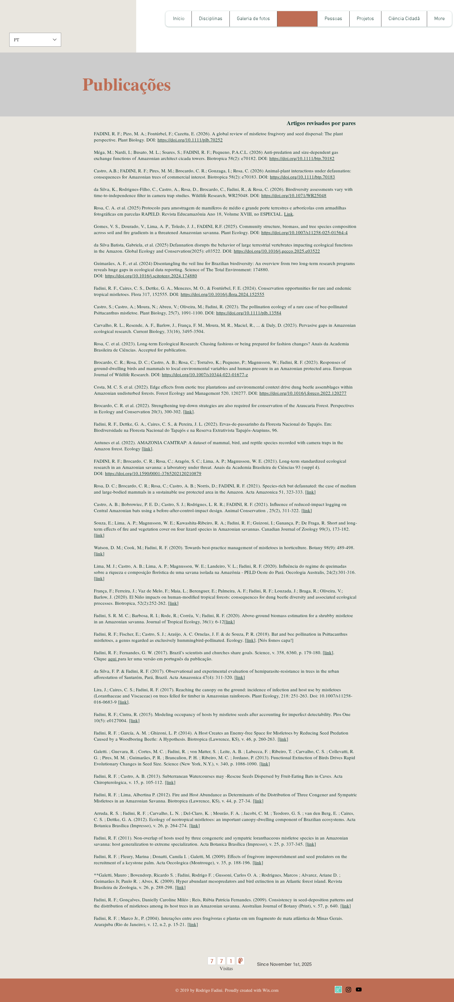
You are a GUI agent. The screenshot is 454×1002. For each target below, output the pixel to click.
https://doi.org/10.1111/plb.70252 (190, 140)
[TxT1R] (338, 989)
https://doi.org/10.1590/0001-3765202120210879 (153, 473)
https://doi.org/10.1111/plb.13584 (248, 312)
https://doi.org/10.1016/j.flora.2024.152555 (222, 294)
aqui (113, 658)
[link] (134, 720)
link (188, 411)
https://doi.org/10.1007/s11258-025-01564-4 (304, 232)
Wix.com (271, 990)
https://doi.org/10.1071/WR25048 (293, 195)
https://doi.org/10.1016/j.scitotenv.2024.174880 (151, 275)
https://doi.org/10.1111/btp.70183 (302, 177)
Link (288, 214)
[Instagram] (348, 989)
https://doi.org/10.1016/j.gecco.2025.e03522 (277, 251)
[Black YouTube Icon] (358, 989)
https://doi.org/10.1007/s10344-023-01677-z (205, 374)
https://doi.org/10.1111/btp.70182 (301, 158)
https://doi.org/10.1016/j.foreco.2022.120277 (303, 393)
